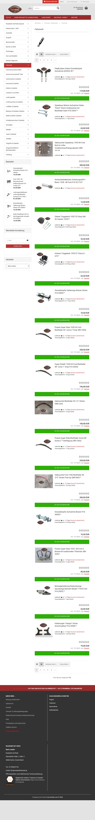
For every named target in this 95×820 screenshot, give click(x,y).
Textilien (8, 139)
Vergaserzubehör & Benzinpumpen (12, 149)
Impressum (9, 703)
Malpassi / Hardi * (61, 17)
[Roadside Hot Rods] (15, 9)
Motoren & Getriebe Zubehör (15, 111)
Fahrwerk (9, 65)
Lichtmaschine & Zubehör (14, 102)
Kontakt (8, 707)
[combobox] (51, 54)
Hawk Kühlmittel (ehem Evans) (26, 17)
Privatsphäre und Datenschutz (15, 723)
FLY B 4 (8, 17)
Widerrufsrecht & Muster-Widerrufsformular (20, 715)
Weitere (74, 17)
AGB (7, 719)
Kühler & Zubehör (11, 88)
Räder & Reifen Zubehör (13, 116)
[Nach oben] (88, 816)
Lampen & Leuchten (12, 93)
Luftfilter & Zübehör (12, 106)
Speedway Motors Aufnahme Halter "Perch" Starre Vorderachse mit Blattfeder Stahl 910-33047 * (69, 108)
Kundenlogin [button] (73, 2)
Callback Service (11, 727)
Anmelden (18, 246)
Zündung (9, 154)
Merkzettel (85, 2)
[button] (62, 1)
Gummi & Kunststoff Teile (14, 74)
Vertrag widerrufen (51, 1)
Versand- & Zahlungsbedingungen (17, 711)
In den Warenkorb (62, 98)
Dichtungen (9, 51)
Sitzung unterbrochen (13, 699)
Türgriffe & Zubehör (12, 143)
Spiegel (8, 129)
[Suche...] (58, 8)
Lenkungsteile (10, 97)
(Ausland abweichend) (77, 77)
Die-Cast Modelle (11, 56)
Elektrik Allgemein (12, 60)
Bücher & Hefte (11, 47)
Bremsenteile (10, 42)
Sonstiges (9, 125)
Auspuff (8, 37)
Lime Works (46, 17)
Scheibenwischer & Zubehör (15, 120)
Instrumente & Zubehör (13, 79)
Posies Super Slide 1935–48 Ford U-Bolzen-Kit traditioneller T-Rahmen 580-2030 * (70, 551)
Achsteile (9, 33)
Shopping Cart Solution (39, 797)
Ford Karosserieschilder (13, 70)
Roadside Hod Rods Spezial (15, 24)
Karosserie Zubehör (12, 83)
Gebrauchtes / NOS (12, 28)
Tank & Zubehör (11, 134)
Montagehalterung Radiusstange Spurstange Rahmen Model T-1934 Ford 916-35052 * (71, 589)
